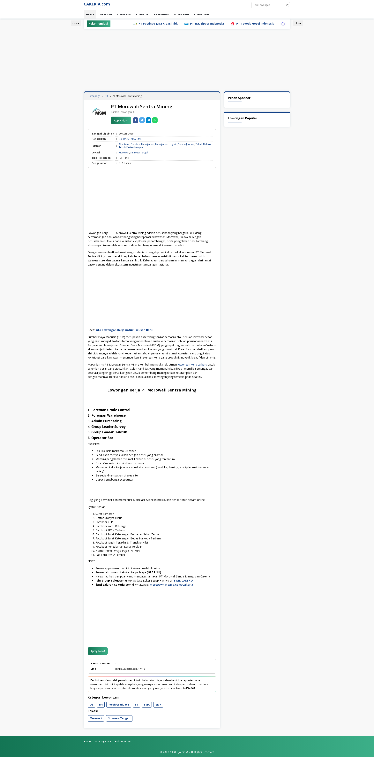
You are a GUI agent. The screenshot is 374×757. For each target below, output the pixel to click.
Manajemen (147, 144)
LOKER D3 (142, 14)
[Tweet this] (142, 120)
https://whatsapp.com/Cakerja (171, 584)
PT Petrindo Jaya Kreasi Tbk (137, 23)
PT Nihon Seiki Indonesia (283, 23)
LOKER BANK (182, 14)
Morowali (124, 152)
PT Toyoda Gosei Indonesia (234, 23)
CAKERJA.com (97, 4)
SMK (139, 139)
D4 (124, 139)
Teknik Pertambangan (131, 147)
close (75, 23)
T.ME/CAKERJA (184, 580)
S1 (128, 139)
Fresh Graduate (118, 704)
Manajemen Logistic (166, 144)
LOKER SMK (106, 14)
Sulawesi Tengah (139, 152)
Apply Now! (121, 120)
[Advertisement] (65, 80)
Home (90, 14)
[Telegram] (148, 120)
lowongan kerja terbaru (192, 364)
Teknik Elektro (203, 144)
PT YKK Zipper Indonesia (186, 23)
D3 (120, 139)
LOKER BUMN (161, 14)
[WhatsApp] (155, 120)
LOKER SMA (124, 14)
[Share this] (135, 120)
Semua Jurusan (186, 144)
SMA (133, 139)
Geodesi (135, 144)
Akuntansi (124, 144)
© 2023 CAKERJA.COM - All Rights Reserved (187, 752)
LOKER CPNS (201, 14)
